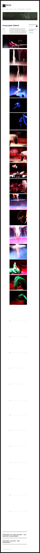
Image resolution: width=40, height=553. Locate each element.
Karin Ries (4, 30)
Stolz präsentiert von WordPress (7, 549)
